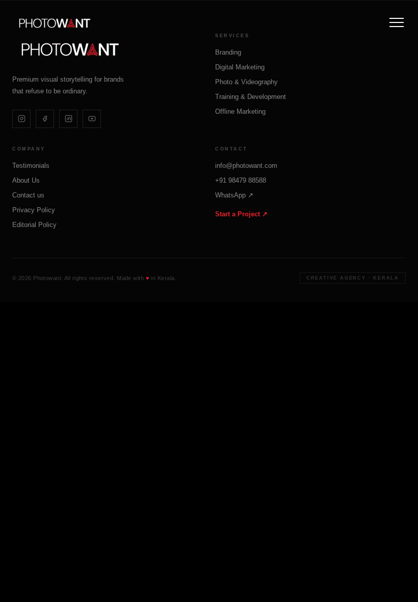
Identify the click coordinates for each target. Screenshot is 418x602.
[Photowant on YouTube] (92, 119)
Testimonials (30, 165)
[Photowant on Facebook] (45, 119)
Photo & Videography (246, 82)
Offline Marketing (240, 111)
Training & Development (250, 97)
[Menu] (396, 22)
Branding (228, 52)
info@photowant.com (246, 165)
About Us (26, 180)
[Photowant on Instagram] (21, 119)
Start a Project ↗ (241, 214)
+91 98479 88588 (240, 180)
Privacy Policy (33, 210)
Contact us (28, 195)
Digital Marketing (240, 67)
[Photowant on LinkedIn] (68, 119)
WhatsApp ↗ (234, 195)
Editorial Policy (34, 225)
